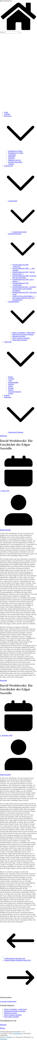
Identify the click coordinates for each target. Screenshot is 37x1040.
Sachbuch (11, 158)
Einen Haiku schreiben (19, 340)
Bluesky (2, 1028)
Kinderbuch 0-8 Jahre (15, 151)
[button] (20, 149)
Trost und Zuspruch (14, 392)
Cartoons (11, 164)
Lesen (10, 380)
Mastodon (3, 1025)
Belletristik (11, 156)
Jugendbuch (12, 155)
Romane (11, 388)
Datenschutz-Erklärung (15, 432)
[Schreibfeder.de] (18, 30)
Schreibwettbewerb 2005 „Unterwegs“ (20, 265)
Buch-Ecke (7, 116)
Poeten (10, 386)
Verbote (10, 393)
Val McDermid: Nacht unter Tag (14, 958)
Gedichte (7, 114)
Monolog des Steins (18, 336)
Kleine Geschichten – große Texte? (23, 332)
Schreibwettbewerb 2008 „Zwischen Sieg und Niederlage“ (24, 276)
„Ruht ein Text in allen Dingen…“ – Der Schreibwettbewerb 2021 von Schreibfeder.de (24, 298)
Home (6, 112)
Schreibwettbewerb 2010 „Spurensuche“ (20, 284)
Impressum (7, 397)
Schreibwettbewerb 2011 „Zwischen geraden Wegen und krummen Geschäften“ (24, 288)
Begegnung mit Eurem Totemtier (23, 334)
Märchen (11, 384)
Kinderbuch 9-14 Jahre (15, 153)
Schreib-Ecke (8, 166)
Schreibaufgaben (13, 301)
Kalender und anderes (15, 162)
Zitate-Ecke (8, 342)
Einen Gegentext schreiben (21, 338)
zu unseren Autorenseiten (8, 1001)
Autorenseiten (12, 201)
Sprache (10, 390)
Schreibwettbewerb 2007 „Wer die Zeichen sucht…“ (23, 273)
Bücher (10, 377)
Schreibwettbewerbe (14, 234)
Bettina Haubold (5, 530)
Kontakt (6, 395)
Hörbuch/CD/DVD (14, 160)
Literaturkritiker (13, 382)
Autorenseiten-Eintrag (19, 232)
